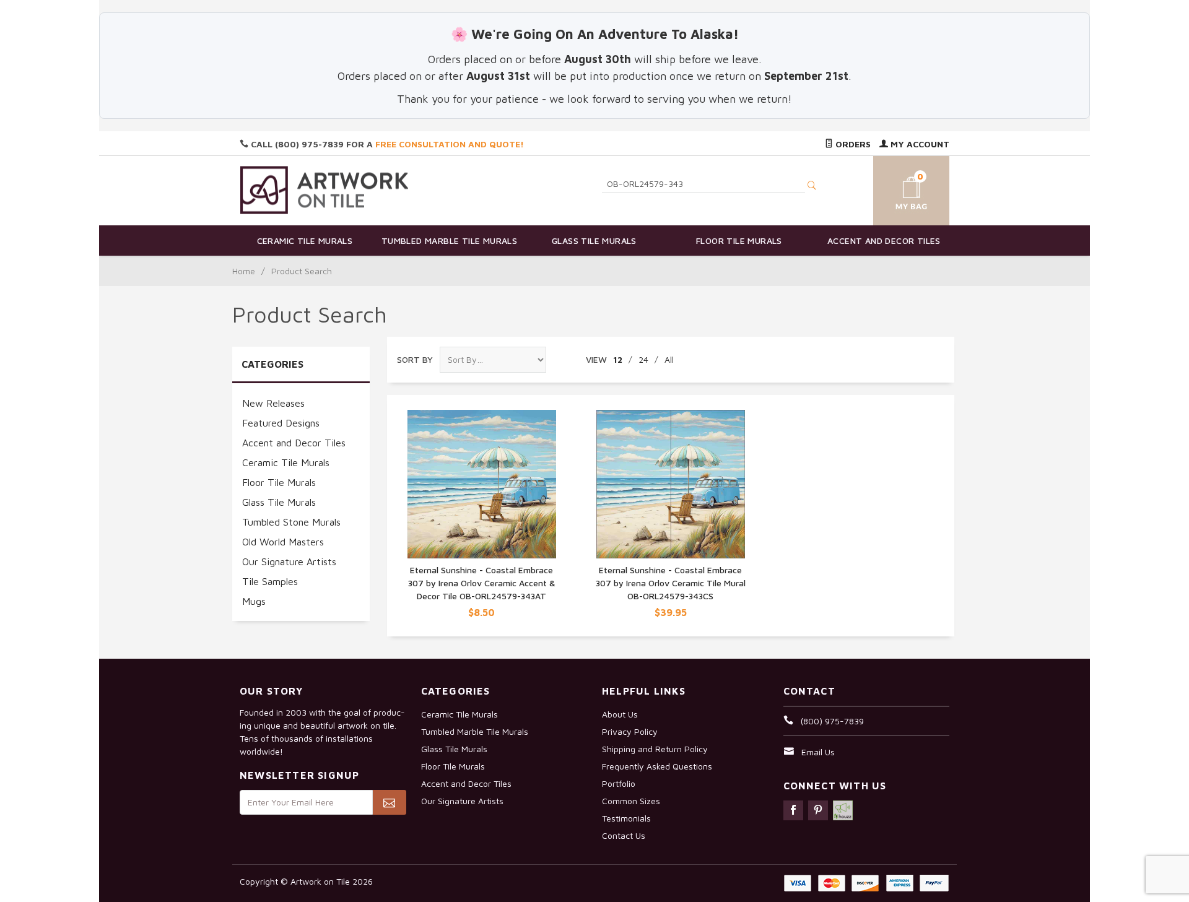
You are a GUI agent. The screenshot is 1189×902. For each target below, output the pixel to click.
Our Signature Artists (289, 561)
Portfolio (618, 783)
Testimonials (626, 818)
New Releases (273, 403)
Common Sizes (631, 801)
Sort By (415, 359)
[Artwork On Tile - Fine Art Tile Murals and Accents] (324, 189)
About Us (620, 714)
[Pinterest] (818, 810)
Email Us (818, 752)
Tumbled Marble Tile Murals (449, 240)
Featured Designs (281, 422)
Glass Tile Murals (594, 240)
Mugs (254, 601)
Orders (852, 144)
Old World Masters (283, 541)
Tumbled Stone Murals (291, 521)
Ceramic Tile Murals (305, 240)
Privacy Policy (630, 731)
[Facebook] (793, 810)
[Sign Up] (389, 802)
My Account (918, 144)
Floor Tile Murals (739, 240)
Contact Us (623, 835)
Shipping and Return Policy (655, 749)
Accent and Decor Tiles (884, 240)
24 (643, 359)
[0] (896, 188)
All (669, 359)
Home (243, 271)
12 (617, 359)
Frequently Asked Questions (657, 766)
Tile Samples (270, 581)
